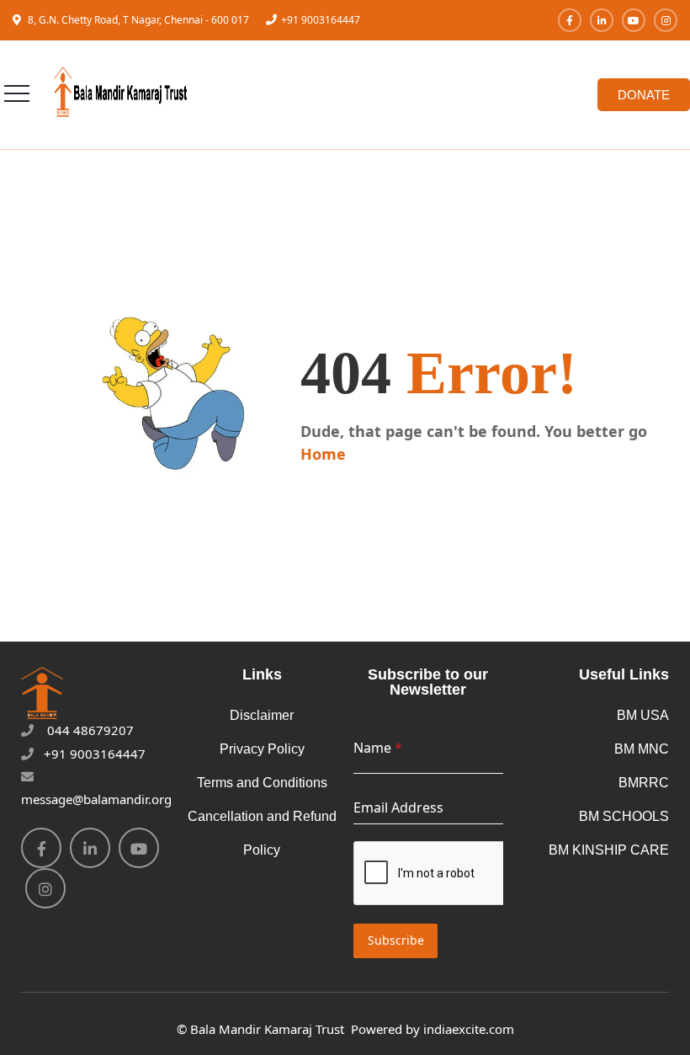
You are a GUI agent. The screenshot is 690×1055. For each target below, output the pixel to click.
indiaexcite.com (468, 1028)
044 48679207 (89, 730)
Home (323, 454)
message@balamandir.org (96, 799)
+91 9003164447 (320, 20)
